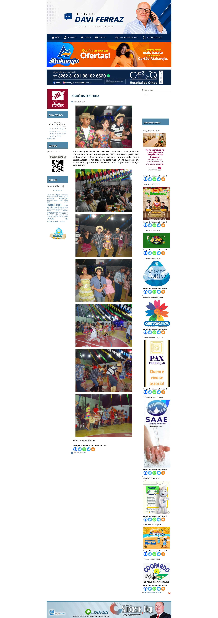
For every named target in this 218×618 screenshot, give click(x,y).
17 (62, 131)
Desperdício (50, 198)
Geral (84, 452)
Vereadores (65, 216)
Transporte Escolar (52, 216)
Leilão (66, 205)
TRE (60, 216)
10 (62, 129)
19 (50, 134)
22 (57, 134)
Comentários (64, 194)
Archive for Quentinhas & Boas (152, 592)
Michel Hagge (64, 207)
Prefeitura (65, 210)
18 (65, 131)
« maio (49, 138)
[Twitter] (80, 449)
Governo (49, 200)
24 (62, 134)
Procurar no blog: (147, 90)
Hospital (66, 200)
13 (53, 131)
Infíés (48, 202)
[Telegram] (89, 449)
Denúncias (65, 196)
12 (50, 131)
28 (55, 136)
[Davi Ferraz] (70, 38)
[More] (93, 449)
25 (65, 134)
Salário (61, 215)
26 (50, 136)
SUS (67, 215)
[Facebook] (75, 449)
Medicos (57, 207)
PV (67, 213)
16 (60, 131)
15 (57, 131)
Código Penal (58, 196)
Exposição (63, 198)
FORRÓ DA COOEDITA (85, 96)
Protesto (62, 213)
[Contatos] (102, 38)
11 (65, 129)
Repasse (49, 215)
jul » (54, 138)
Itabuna (66, 202)
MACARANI (50, 207)
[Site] (129, 38)
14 (55, 131)
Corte (48, 196)
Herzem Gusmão (58, 200)
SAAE (56, 215)
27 (53, 136)
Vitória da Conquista (57, 220)
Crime (52, 196)
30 (60, 136)
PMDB (57, 210)
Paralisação (59, 209)
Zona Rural (62, 221)
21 (55, 134)
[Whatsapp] (84, 449)
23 (60, 134)
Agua (58, 194)
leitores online (57, 190)
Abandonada (50, 194)
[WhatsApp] (157, 38)
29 (57, 136)
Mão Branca (51, 209)
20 (53, 134)
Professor (52, 212)
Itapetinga (54, 205)
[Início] (56, 38)
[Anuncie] (86, 38)
